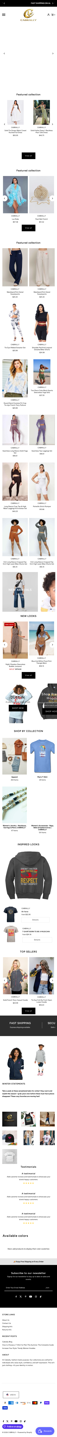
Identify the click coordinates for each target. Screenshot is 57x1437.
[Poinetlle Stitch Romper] (42, 469)
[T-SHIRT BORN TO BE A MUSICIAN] (11, 921)
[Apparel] (14, 743)
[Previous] (4, 3)
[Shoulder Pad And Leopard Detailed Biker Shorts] (42, 310)
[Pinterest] (25, 1284)
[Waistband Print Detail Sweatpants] (15, 255)
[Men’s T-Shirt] (42, 743)
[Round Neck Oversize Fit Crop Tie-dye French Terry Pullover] (15, 366)
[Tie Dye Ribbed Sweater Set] (15, 310)
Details (35, 907)
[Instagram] (36, 1284)
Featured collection (28, 81)
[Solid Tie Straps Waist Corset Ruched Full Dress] (15, 99)
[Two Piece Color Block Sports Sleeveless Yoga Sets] (42, 359)
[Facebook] (16, 1284)
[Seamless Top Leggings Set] (42, 417)
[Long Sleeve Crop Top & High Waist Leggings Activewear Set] (15, 469)
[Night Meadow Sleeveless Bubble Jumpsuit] (15, 627)
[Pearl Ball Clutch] (41, 182)
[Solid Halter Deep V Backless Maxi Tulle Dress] (41, 99)
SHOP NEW (18, 695)
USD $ (13, 1382)
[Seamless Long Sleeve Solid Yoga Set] (15, 417)
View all (28, 143)
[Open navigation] (10, 14)
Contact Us (6, 1311)
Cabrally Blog (7, 1329)
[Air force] (10, 901)
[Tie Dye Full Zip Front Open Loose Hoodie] (41, 963)
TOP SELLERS (28, 938)
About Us (5, 1307)
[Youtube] (30, 1284)
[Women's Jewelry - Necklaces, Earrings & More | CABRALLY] (14, 792)
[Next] (53, 3)
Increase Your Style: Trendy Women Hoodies (18, 1336)
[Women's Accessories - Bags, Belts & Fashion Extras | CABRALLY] (42, 792)
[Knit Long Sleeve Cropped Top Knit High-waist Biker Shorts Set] (15, 524)
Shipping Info (7, 1314)
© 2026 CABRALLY (9, 1420)
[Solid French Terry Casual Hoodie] (15, 963)
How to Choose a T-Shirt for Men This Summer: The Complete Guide (28, 1332)
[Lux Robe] (15, 182)
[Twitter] (21, 1284)
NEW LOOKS (28, 603)
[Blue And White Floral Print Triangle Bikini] (41, 626)
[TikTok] (40, 1284)
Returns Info (6, 1317)
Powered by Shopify (25, 1420)
